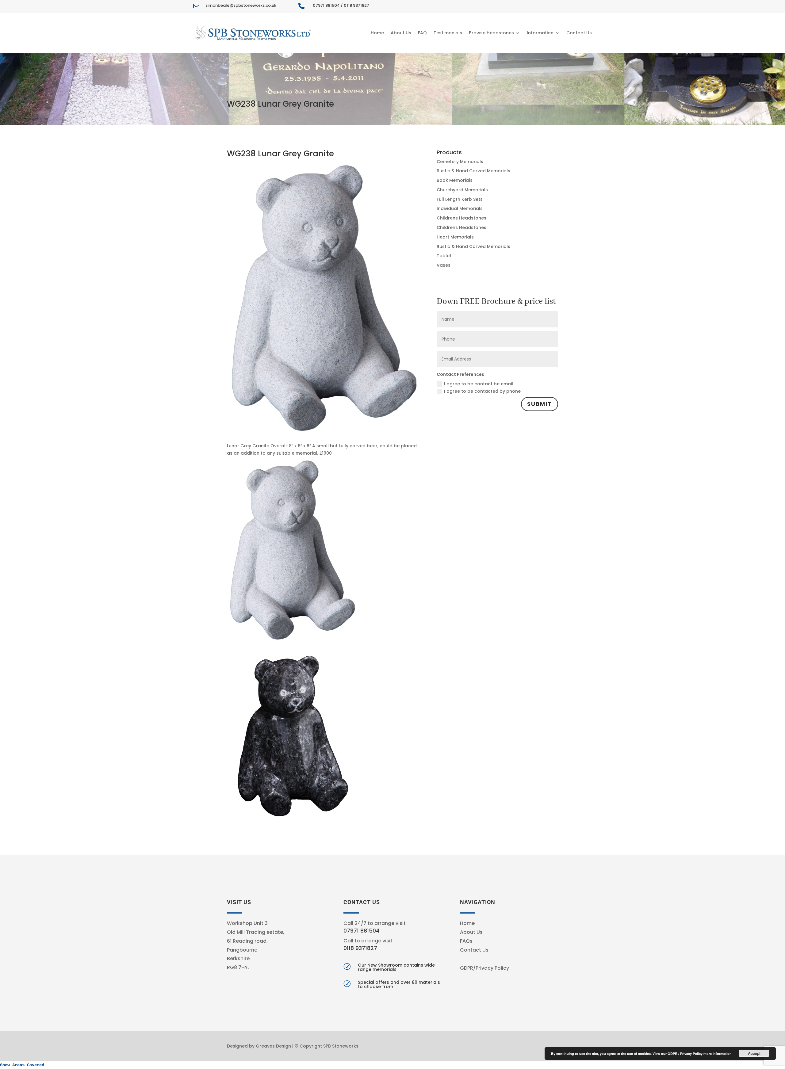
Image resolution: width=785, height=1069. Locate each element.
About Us (401, 33)
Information (540, 33)
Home (377, 33)
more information (717, 1053)
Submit (539, 404)
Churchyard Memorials (462, 190)
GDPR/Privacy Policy (484, 968)
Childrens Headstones (461, 218)
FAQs (466, 941)
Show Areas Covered (22, 1065)
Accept (754, 1053)
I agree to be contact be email (478, 384)
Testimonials (448, 33)
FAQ (422, 33)
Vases (443, 265)
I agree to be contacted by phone (482, 391)
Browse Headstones (491, 33)
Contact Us (579, 33)
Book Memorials (455, 180)
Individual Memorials (460, 208)
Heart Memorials (455, 237)
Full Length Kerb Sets (460, 199)
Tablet (444, 256)
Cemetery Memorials (460, 161)
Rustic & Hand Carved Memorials (473, 171)
